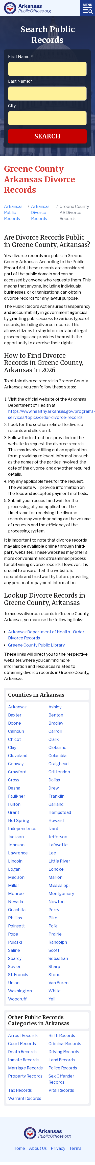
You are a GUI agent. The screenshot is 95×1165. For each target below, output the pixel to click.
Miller (13, 885)
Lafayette (58, 845)
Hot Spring (18, 820)
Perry (54, 909)
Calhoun (16, 731)
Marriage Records (25, 1068)
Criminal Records (65, 1043)
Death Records (22, 1051)
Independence (22, 828)
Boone (14, 723)
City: (12, 105)
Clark (54, 739)
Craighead (58, 763)
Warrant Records (24, 1098)
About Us (38, 1148)
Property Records (25, 1076)
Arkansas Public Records (13, 212)
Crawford (17, 771)
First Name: (20, 56)
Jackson (16, 836)
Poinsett (16, 926)
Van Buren (58, 982)
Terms (75, 1148)
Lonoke (56, 869)
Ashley (55, 707)
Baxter (14, 715)
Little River (59, 861)
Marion (55, 877)
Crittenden (59, 771)
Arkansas (17, 707)
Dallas (54, 780)
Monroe (16, 893)
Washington (20, 991)
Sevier (14, 966)
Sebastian (58, 958)
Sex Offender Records (61, 1079)
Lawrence (18, 853)
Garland (56, 804)
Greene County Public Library (36, 645)
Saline (14, 950)
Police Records (63, 1068)
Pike (53, 918)
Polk (53, 926)
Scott (54, 950)
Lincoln (15, 861)
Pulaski (15, 942)
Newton (56, 901)
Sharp (54, 966)
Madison (16, 877)
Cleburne (57, 747)
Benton (56, 715)
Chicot (14, 739)
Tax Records (20, 1090)
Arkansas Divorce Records (40, 212)
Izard (53, 828)
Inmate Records (23, 1060)
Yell (52, 999)
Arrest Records (23, 1035)
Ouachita (17, 909)
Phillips (15, 918)
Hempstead (60, 812)
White (55, 991)
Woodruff (17, 999)
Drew (54, 788)
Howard (56, 820)
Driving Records (64, 1051)
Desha (14, 788)
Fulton (14, 804)
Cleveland (17, 755)
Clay (12, 747)
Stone (54, 974)
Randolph (58, 942)
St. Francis (18, 974)
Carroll (55, 731)
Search (47, 136)
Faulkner (16, 796)
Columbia (57, 755)
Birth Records (62, 1035)
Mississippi (59, 885)
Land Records (62, 1060)
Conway (15, 763)
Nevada (15, 901)
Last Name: (20, 81)
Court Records (22, 1043)
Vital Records (61, 1090)
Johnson (16, 845)
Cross (13, 780)
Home (19, 1148)
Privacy (58, 1148)
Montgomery (61, 893)
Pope (13, 934)
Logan (14, 869)
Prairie (55, 934)
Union (13, 982)
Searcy (14, 958)
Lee (52, 853)
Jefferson (58, 836)
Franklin (56, 796)
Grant (13, 812)
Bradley (56, 723)
